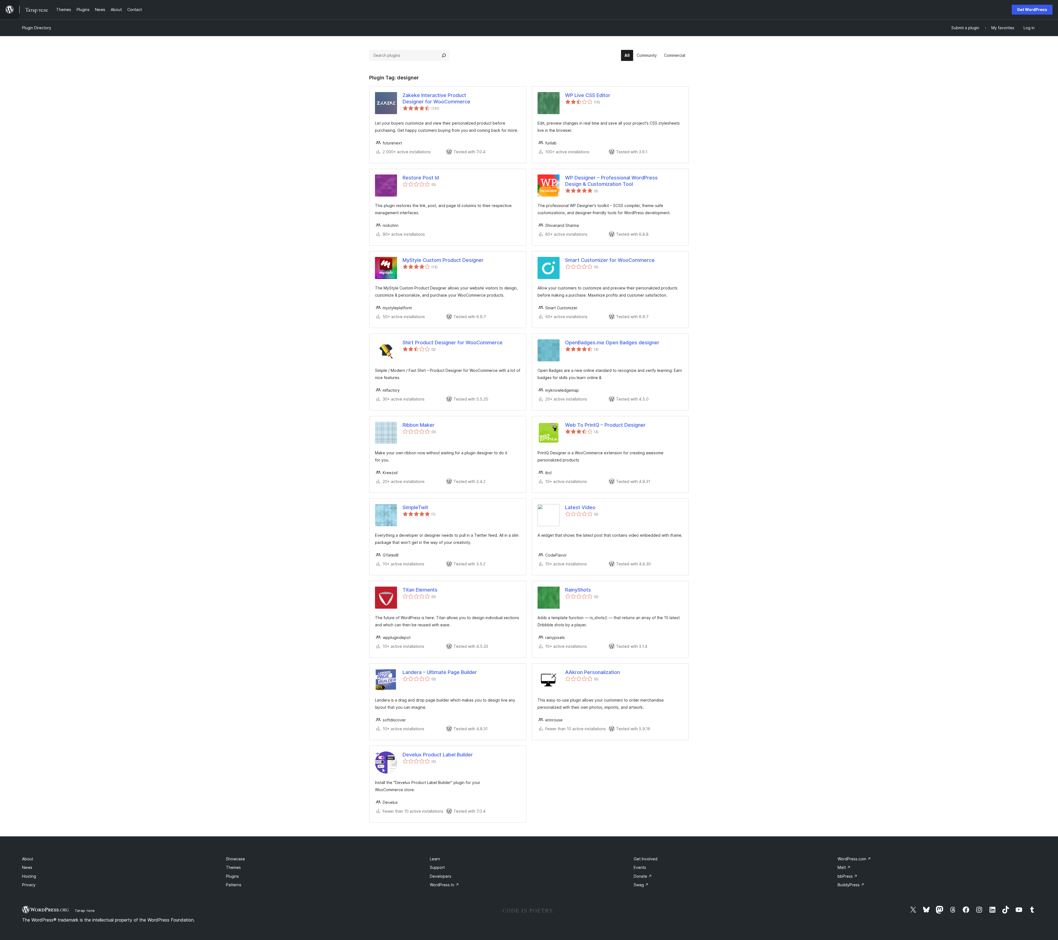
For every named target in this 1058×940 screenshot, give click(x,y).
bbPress (847, 876)
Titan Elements (420, 590)
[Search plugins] (443, 55)
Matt (844, 867)
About (27, 858)
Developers (440, 876)
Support (437, 867)
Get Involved (645, 858)
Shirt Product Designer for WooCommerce (453, 342)
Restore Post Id (421, 178)
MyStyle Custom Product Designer (443, 260)
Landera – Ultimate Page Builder (440, 672)
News (27, 867)
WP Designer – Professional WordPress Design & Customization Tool (611, 181)
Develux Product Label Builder (438, 755)
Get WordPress (1032, 9)
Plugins (232, 876)
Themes (233, 867)
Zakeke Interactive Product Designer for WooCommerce (436, 98)
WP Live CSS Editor (587, 95)
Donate (643, 876)
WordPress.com (854, 858)
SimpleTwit (415, 507)
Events (640, 867)
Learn (435, 858)
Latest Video (580, 507)
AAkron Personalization (592, 672)
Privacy (29, 884)
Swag (641, 884)
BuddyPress (851, 884)
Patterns (233, 884)
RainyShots (578, 590)
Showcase (235, 858)
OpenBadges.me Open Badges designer (612, 342)
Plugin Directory (36, 27)
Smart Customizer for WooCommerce (610, 260)
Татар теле (85, 910)
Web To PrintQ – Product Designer (605, 425)
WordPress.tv (444, 884)
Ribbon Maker (418, 425)
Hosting (29, 876)
